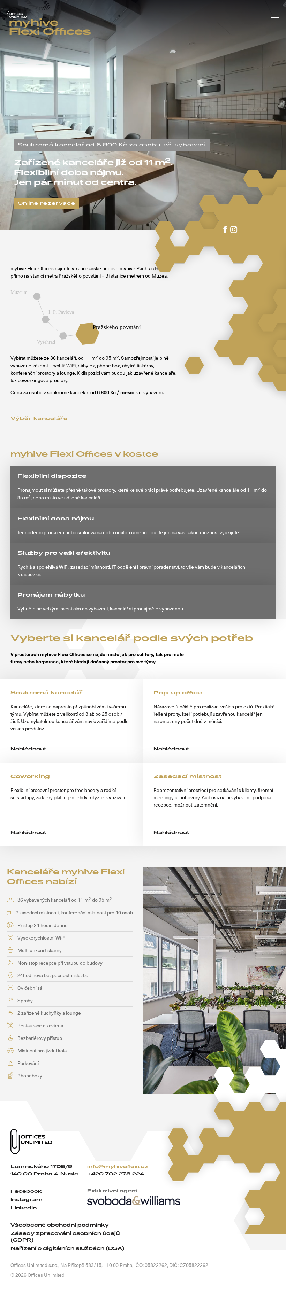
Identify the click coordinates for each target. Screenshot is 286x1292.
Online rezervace (46, 203)
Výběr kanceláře (39, 418)
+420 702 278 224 (115, 1173)
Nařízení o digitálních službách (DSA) (67, 1248)
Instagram (26, 1199)
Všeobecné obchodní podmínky (59, 1225)
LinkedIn (23, 1208)
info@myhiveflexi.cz (117, 1166)
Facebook (26, 1191)
